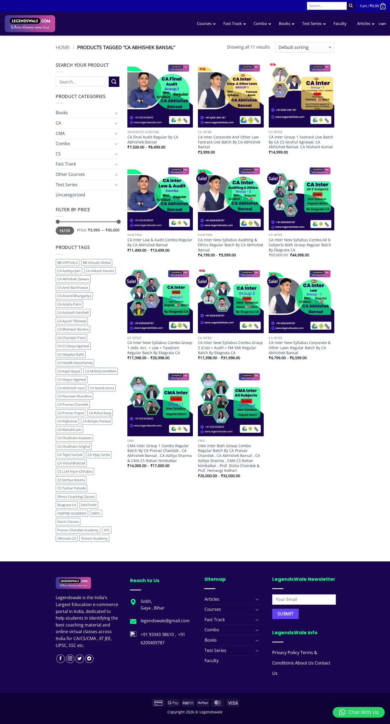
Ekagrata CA (66, 504)
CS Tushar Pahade (71, 488)
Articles (212, 599)
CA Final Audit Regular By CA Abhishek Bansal (152, 140)
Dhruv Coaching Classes (76, 496)
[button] (373, 5)
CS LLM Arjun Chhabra (75, 471)
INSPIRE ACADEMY (71, 513)
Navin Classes (68, 521)
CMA (60, 133)
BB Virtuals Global (97, 262)
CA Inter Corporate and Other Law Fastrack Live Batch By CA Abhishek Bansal (229, 142)
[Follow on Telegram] (89, 658)
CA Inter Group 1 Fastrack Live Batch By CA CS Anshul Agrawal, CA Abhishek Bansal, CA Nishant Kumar (301, 142)
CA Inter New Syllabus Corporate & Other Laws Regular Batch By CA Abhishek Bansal (300, 347)
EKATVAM (89, 504)
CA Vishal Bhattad (71, 463)
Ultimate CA (66, 538)
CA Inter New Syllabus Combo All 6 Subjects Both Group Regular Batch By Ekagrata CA (300, 245)
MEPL (96, 513)
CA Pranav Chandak (72, 404)
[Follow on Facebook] (60, 658)
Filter (65, 230)
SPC (107, 530)
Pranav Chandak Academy (78, 530)
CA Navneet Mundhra (74, 396)
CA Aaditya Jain (69, 270)
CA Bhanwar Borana (73, 329)
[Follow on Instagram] (70, 658)
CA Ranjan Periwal (97, 421)
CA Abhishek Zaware (73, 279)
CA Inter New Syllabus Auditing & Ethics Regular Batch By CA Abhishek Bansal (230, 245)
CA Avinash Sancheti (73, 312)
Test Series (66, 185)
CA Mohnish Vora (71, 388)
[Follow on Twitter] (79, 658)
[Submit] (351, 6)
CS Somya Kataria (71, 479)
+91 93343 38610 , (159, 634)
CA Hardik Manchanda (75, 362)
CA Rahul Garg (100, 412)
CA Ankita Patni (69, 304)
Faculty (212, 660)
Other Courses (70, 174)
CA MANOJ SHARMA (100, 371)
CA (58, 123)
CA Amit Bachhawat (72, 287)
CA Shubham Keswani (74, 437)
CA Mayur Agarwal (71, 379)
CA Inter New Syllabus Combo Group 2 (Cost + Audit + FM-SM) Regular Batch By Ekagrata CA (230, 347)
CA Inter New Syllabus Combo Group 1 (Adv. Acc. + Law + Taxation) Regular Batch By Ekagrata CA (159, 347)
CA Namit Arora (102, 388)
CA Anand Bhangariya (74, 295)
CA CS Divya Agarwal (73, 346)
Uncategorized (70, 195)
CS (58, 154)
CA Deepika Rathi (70, 354)
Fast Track (66, 164)
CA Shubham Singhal (73, 446)
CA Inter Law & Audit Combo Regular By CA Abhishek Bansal (159, 242)
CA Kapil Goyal (68, 371)
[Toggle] (116, 113)
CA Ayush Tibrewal (71, 321)
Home (63, 47)
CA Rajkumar (67, 421)
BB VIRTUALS (67, 262)
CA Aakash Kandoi (100, 270)
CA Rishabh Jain (69, 429)
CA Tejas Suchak (70, 454)
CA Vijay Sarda (99, 454)
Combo (63, 143)
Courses (213, 609)
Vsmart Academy (94, 538)
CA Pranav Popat (70, 412)
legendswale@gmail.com (165, 621)
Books (62, 113)
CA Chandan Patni (71, 337)
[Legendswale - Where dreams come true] (49, 24)
